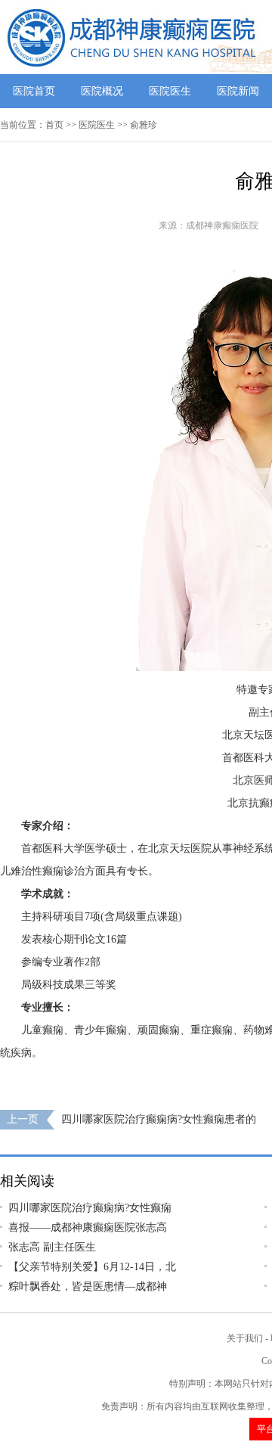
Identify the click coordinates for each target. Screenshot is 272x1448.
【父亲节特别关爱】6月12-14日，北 (92, 1266)
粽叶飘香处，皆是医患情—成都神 (87, 1286)
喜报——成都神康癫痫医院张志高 (87, 1227)
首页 (54, 125)
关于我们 (245, 1338)
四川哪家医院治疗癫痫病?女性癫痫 (90, 1207)
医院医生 (170, 91)
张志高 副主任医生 (52, 1247)
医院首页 (34, 91)
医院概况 (102, 91)
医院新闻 (238, 91)
